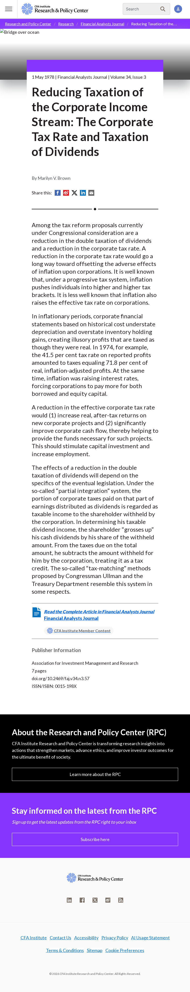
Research (66, 23)
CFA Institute (34, 937)
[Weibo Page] (107, 900)
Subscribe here (95, 839)
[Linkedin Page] (69, 900)
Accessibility (86, 937)
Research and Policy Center (28, 23)
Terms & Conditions (65, 950)
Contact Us (60, 937)
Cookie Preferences (124, 950)
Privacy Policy (114, 937)
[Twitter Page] (95, 900)
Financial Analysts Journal (102, 23)
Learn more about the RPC (95, 774)
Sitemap (94, 950)
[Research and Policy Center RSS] (120, 900)
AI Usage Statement (150, 937)
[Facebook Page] (82, 900)
